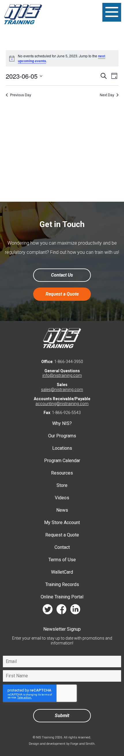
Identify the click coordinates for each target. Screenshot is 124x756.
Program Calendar (62, 460)
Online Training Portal (62, 597)
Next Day (107, 94)
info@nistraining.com (62, 375)
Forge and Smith (82, 744)
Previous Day (20, 94)
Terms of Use (62, 559)
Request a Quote (62, 294)
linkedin (75, 610)
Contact (62, 547)
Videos (62, 497)
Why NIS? (62, 423)
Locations (62, 448)
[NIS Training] (23, 24)
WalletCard (62, 572)
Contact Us (62, 275)
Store (62, 485)
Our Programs (62, 436)
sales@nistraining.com (62, 389)
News (62, 510)
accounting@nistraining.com (62, 403)
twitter (47, 610)
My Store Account (62, 522)
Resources (62, 473)
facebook (61, 610)
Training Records (62, 584)
